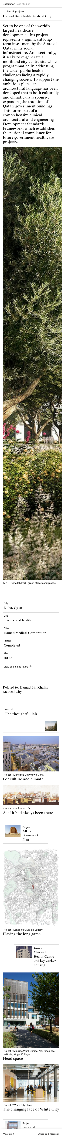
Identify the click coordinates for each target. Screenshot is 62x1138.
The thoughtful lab (21, 714)
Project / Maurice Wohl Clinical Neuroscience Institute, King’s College (29, 1052)
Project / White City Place (17, 1104)
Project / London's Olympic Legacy (22, 929)
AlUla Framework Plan (30, 835)
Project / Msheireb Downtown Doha (23, 774)
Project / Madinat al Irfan (17, 808)
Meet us (7, 1134)
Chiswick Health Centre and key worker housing (45, 958)
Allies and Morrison (48, 1133)
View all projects (15, 11)
